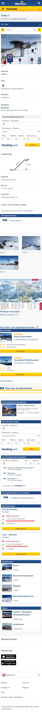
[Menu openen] (3, 3)
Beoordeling (20, 351)
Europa (3, 110)
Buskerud (18, 110)
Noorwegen (10, 110)
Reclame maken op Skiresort (12, 697)
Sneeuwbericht (20, 529)
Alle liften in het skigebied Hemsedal (17, 327)
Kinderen (13, 135)
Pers (3, 692)
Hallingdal (25, 110)
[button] (10, 145)
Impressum (5, 688)
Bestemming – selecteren (11, 128)
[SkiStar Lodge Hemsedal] (6, 410)
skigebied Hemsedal (19, 19)
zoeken (32, 145)
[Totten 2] (9, 243)
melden (29, 211)
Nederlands (10, 675)
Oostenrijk (5, 512)
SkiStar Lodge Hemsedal (26, 405)
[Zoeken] (39, 3)
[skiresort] (21, 3)
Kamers (20, 135)
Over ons (25, 683)
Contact (4, 683)
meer (23, 205)
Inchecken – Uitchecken (10, 121)
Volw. (4, 135)
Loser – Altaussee (9, 535)
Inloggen (25, 688)
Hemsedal (11, 9)
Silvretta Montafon (9, 509)
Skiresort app (6, 651)
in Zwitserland (33, 339)
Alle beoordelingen (6, 381)
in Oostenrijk (28, 363)
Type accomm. (31, 135)
